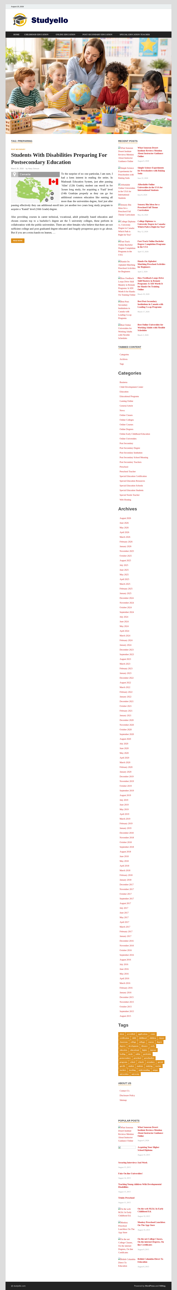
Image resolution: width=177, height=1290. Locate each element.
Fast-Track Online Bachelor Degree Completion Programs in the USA (152, 244)
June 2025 (124, 570)
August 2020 (125, 739)
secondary (151, 1062)
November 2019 (127, 781)
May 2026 (124, 527)
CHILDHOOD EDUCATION (36, 35)
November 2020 (127, 725)
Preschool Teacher (128, 471)
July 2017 (124, 908)
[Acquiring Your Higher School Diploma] (127, 1147)
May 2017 (124, 917)
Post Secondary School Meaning (134, 457)
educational (134, 1050)
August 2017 (125, 903)
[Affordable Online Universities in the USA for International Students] (127, 185)
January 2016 (125, 992)
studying (149, 1066)
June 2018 (124, 856)
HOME (16, 35)
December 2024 (127, 598)
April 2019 (124, 814)
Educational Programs (129, 396)
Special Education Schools (131, 485)
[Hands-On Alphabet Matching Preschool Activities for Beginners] (127, 261)
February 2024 (126, 640)
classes (161, 1038)
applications (143, 1034)
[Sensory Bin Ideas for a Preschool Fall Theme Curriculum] (127, 205)
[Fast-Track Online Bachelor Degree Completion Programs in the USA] (127, 241)
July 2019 (124, 800)
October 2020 (126, 729)
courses (151, 1042)
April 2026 (124, 532)
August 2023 (125, 659)
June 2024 (124, 621)
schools (141, 1062)
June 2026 (124, 523)
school (132, 1062)
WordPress (150, 1286)
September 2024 (127, 612)
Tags (122, 364)
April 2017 (124, 922)
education (123, 1050)
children (152, 1038)
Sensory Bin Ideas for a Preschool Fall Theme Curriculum (148, 207)
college (133, 1042)
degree (159, 1042)
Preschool (124, 467)
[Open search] (164, 34)
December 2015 (127, 997)
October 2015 (126, 1006)
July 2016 (124, 964)
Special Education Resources (132, 481)
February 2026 (126, 542)
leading (122, 1054)
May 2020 (124, 753)
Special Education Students (131, 490)
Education (124, 391)
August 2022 (125, 682)
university (135, 1074)
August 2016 (125, 959)
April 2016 (124, 978)
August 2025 (125, 560)
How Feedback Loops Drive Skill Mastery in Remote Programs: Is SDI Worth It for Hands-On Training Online (151, 284)
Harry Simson (33, 169)
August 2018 (125, 851)
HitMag (162, 1286)
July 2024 (124, 617)
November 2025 (127, 551)
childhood (143, 1038)
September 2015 (127, 1011)
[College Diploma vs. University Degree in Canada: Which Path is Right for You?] (127, 221)
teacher (158, 1066)
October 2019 (126, 786)
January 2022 (125, 696)
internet (153, 1050)
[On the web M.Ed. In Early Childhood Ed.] (127, 1209)
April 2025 (124, 579)
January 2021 (125, 715)
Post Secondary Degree (130, 448)
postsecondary (125, 1058)
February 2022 (126, 692)
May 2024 (124, 626)
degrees (123, 1046)
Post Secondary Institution (131, 453)
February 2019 (126, 823)
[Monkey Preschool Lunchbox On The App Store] (127, 1222)
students (140, 1066)
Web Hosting (125, 500)
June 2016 (124, 969)
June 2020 (124, 748)
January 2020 (125, 772)
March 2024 (125, 635)
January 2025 (125, 593)
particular (147, 1054)
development (133, 1046)
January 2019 (125, 828)
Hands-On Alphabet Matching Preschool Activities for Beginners (151, 264)
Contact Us (124, 1091)
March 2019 (125, 819)
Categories (124, 354)
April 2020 (124, 758)
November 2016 (127, 945)
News (122, 410)
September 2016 (127, 955)
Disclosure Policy (127, 1095)
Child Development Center (131, 387)
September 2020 (127, 734)
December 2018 (127, 833)
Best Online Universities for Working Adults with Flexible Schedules (151, 328)
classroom (124, 1042)
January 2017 (125, 936)
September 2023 (127, 654)
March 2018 (125, 870)
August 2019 (125, 795)
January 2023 (125, 673)
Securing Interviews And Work (132, 1162)
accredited (131, 1034)
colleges (142, 1042)
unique (155, 1070)
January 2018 (125, 880)
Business (123, 382)
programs (123, 1062)
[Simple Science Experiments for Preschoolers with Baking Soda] (127, 168)
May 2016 (124, 974)
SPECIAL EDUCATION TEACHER (135, 35)
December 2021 (127, 701)
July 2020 (124, 743)
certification (124, 1038)
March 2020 (125, 762)
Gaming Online (126, 401)
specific (122, 1066)
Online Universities (128, 438)
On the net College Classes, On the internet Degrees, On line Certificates (151, 1242)
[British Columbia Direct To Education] (127, 1259)
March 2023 (125, 664)
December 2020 (127, 720)
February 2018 (126, 875)
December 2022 (127, 678)
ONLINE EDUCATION (65, 35)
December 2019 (127, 776)
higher (144, 1050)
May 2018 (124, 861)
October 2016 (126, 950)
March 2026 (125, 537)
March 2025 (125, 584)
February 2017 (126, 931)
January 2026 (125, 546)
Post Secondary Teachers (130, 462)
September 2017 (127, 898)
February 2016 (126, 988)
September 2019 (127, 790)
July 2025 (124, 565)
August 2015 (125, 1016)
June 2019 (124, 805)
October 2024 (126, 607)
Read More (16, 239)
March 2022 (125, 687)
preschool (137, 1058)
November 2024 (127, 603)
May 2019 (124, 809)
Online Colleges (127, 420)
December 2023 (127, 650)
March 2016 (125, 983)
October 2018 (126, 842)
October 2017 (126, 894)
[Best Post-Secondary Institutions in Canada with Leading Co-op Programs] (127, 301)
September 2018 (127, 847)
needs (130, 1054)
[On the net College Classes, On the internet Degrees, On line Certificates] (127, 1239)
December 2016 (127, 941)
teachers (123, 1070)
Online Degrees (126, 429)
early (153, 1046)
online (138, 1054)
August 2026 (125, 518)
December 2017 (127, 884)
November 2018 (127, 837)
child (134, 1038)
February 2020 (126, 767)
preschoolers (149, 1058)
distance (144, 1046)
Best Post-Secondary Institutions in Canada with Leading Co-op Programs (150, 304)
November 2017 (127, 889)
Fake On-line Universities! (130, 1173)
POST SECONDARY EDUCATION (97, 35)
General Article (126, 406)
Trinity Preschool (126, 1198)
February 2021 (126, 711)
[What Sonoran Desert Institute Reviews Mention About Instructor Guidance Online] (127, 148)
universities (124, 1074)
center (152, 1034)
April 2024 (124, 631)
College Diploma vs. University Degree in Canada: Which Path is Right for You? (152, 224)
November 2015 (127, 1002)
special (160, 1062)
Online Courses (126, 424)
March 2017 (125, 927)
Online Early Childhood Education (135, 434)
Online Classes (126, 415)
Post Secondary (18, 149)
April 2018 (124, 866)
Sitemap (123, 1100)
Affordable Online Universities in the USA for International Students (150, 187)
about (122, 1034)
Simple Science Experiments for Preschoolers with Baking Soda (151, 171)
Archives (123, 359)
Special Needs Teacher (130, 495)
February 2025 (126, 588)
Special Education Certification (133, 476)
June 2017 (124, 913)
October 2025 (126, 556)
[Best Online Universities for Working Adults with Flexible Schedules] (127, 325)
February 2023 (126, 668)
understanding (144, 1070)
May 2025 (124, 574)
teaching (132, 1070)
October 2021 (126, 706)
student (131, 1066)
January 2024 (125, 645)
